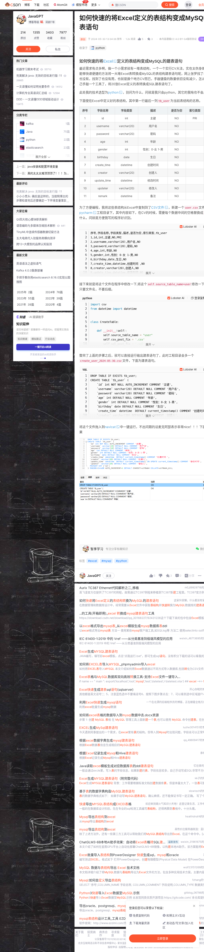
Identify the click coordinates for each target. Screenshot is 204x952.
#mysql (106, 560)
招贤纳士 (91, 933)
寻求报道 (115, 933)
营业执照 (139, 947)
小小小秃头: (24, 196)
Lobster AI (190, 226)
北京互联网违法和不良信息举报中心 (97, 943)
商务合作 (103, 933)
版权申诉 (112, 947)
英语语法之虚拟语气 (28, 263)
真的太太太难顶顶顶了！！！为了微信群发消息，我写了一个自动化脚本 (48, 174)
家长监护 (122, 943)
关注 (108, 575)
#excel (92, 560)
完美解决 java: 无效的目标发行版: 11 (39, 78)
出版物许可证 (126, 947)
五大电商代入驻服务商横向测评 (35, 238)
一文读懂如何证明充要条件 (39, 86)
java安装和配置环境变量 (42, 166)
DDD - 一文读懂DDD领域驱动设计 (38, 102)
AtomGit (62, 4)
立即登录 (162, 938)
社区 (46, 4)
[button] (41, 358)
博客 (27, 4)
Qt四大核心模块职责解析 (31, 219)
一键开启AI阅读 (43, 346)
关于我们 (79, 933)
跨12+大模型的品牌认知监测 (34, 244)
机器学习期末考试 (33, 69)
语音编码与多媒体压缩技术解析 (40, 225)
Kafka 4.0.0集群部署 (29, 270)
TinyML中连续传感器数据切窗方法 (37, 232)
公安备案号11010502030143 (111, 939)
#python (121, 560)
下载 (36, 4)
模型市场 (81, 4)
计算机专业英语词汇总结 (38, 93)
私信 (58, 49)
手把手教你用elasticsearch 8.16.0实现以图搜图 (43, 280)
